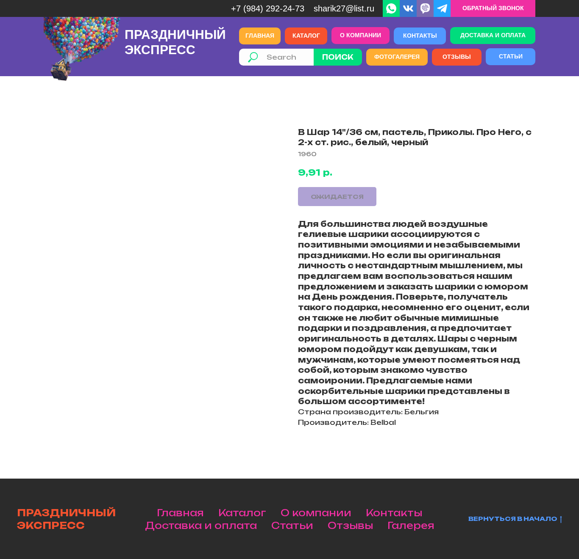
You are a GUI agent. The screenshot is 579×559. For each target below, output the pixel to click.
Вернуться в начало (512, 518)
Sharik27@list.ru (344, 8)
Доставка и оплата (201, 525)
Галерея (410, 525)
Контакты (394, 512)
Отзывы (350, 525)
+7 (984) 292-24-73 (267, 8)
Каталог (242, 512)
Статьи (292, 525)
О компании (316, 512)
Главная (180, 512)
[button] (493, 8)
